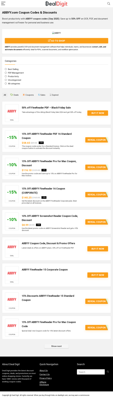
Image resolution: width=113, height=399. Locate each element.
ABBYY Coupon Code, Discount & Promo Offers (48, 243)
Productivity (13, 76)
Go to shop (57, 40)
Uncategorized (14, 80)
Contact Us (45, 374)
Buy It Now (98, 113)
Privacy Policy (46, 378)
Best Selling (13, 69)
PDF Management (16, 73)
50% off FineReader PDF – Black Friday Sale (46, 107)
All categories (14, 84)
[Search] (108, 3)
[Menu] (3, 3)
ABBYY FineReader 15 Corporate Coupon (45, 269)
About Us (44, 370)
